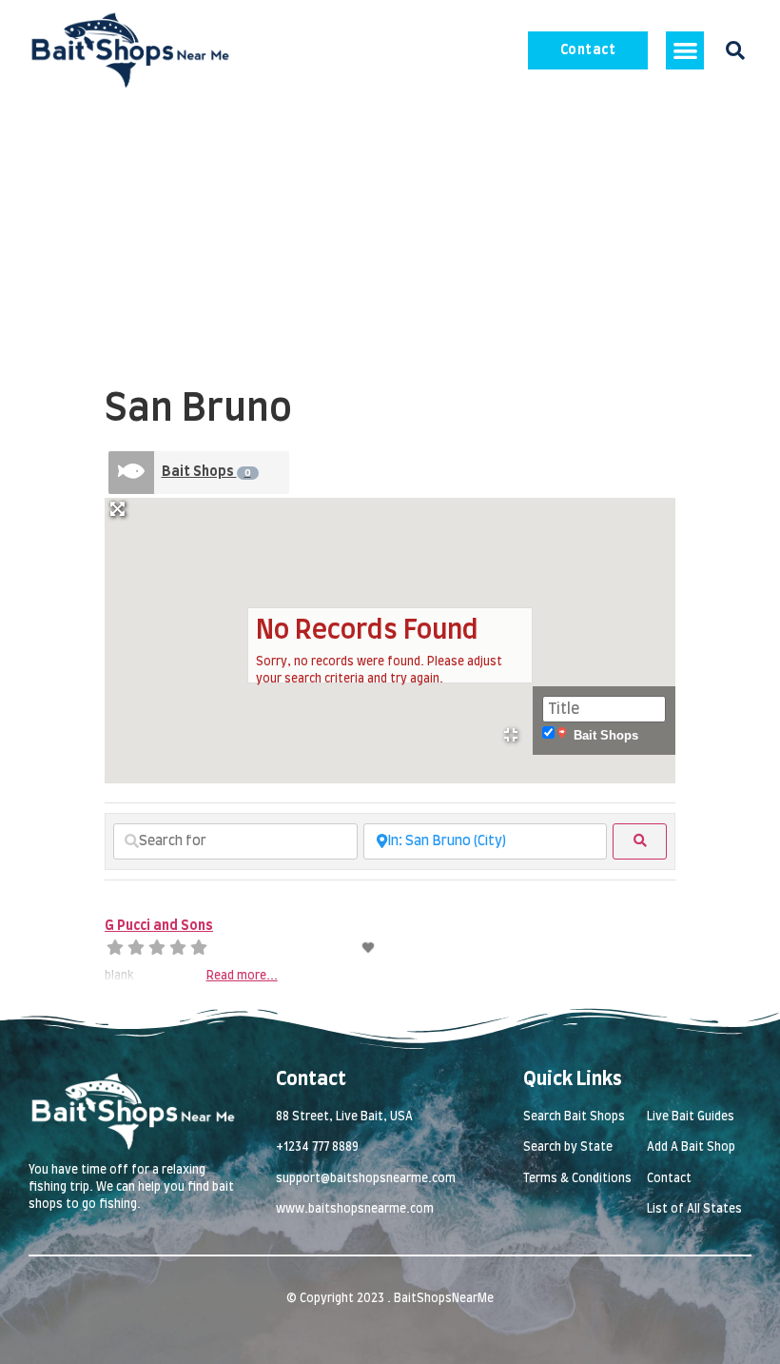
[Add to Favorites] (370, 948)
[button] (685, 50)
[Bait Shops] (131, 472)
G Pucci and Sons (159, 926)
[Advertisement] (390, 243)
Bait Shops (206, 472)
